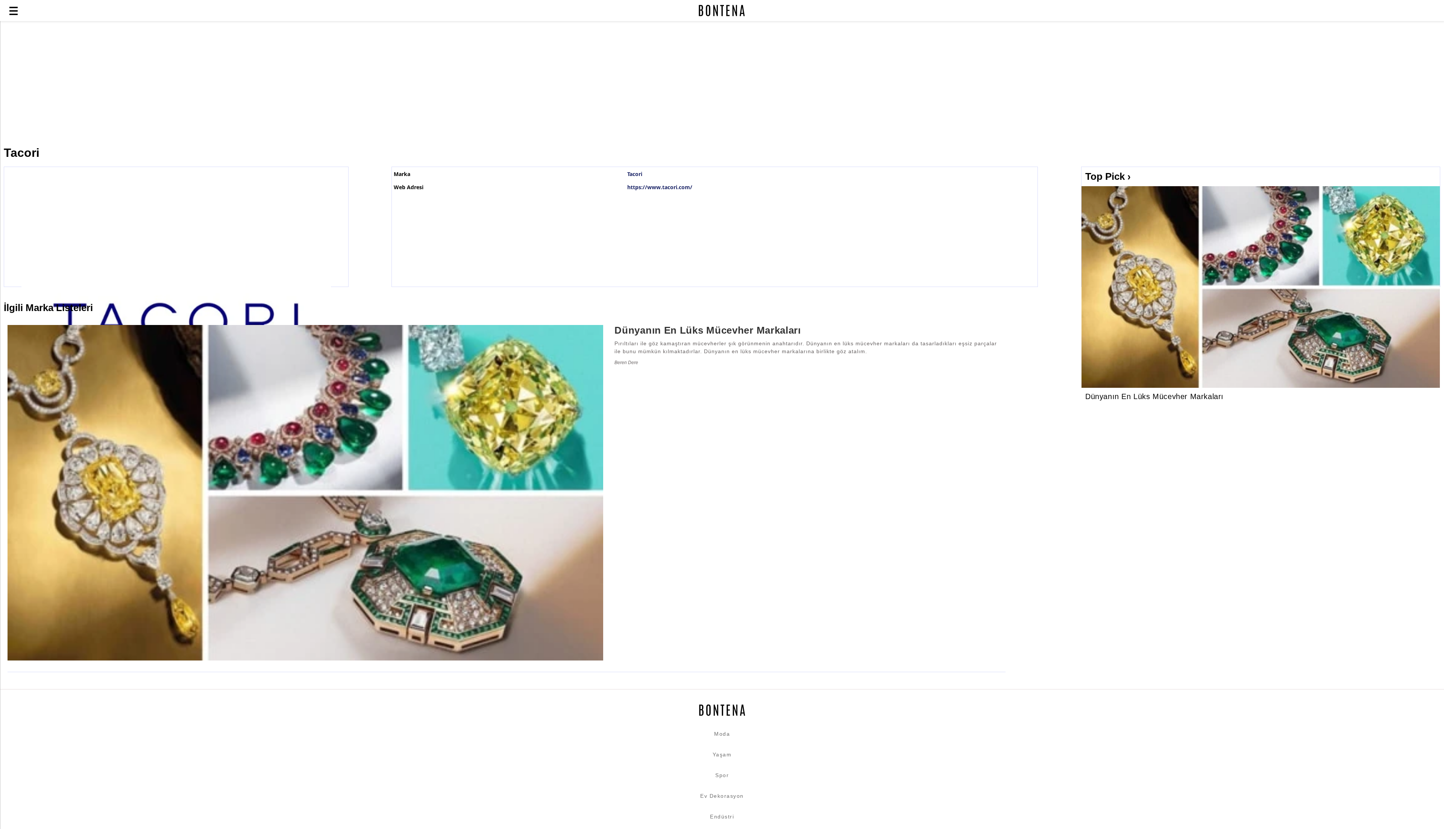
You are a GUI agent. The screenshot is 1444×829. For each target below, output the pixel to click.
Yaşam (722, 755)
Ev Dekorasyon (722, 796)
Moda (722, 734)
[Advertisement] (182, 83)
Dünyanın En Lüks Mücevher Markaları (1154, 396)
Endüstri (722, 817)
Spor (722, 775)
